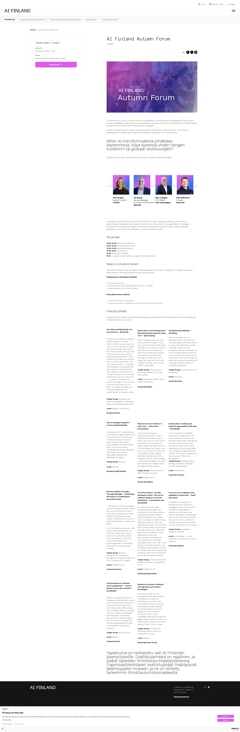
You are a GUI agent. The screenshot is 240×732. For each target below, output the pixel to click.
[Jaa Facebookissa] (187, 52)
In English (232, 4)
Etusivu (33, 30)
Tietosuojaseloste (181, 697)
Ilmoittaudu (54, 65)
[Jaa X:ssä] (191, 52)
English (4, 709)
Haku (203, 4)
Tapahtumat (54, 30)
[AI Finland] (17, 7)
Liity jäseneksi (91, 19)
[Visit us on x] (205, 687)
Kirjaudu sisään (217, 4)
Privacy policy (19, 724)
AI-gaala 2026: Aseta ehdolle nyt (33, 19)
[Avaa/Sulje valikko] (234, 11)
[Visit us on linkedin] (208, 687)
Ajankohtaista (42, 30)
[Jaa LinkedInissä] (195, 52)
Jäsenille (110, 44)
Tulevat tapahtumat (110, 19)
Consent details (7, 724)
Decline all (226, 720)
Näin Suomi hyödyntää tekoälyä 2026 (66, 19)
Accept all (226, 716)
